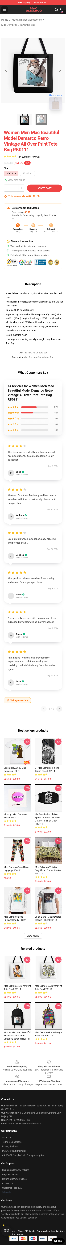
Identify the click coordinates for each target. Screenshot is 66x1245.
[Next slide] (59, 70)
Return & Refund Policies (14, 1179)
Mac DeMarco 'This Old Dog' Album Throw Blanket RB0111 (48, 870)
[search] (56, 9)
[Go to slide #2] (41, 119)
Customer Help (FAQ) (12, 1188)
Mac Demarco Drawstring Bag (18, 24)
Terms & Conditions (11, 1142)
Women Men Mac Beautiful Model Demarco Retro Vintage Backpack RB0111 (17, 1035)
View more (33, 936)
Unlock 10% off (6, 1231)
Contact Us (7, 1183)
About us (6, 1137)
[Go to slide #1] (24, 119)
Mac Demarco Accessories (27, 19)
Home (4, 19)
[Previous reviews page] (44, 709)
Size (6, 168)
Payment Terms (10, 1174)
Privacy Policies (10, 1146)
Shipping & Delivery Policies (15, 1170)
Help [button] (60, 1241)
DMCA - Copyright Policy (14, 1151)
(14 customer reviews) (29, 156)
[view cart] (61, 9)
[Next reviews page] (59, 709)
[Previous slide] (6, 70)
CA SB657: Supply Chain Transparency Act (23, 1155)
